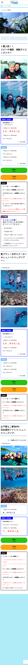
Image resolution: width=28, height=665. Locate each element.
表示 (13, 38)
